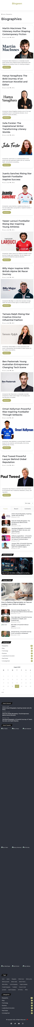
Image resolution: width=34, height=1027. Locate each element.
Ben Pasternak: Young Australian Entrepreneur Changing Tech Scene (15, 364)
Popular (5, 508)
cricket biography (14, 984)
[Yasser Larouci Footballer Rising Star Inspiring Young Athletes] (17, 241)
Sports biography (12, 989)
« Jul (2, 692)
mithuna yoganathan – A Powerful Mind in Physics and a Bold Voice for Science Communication (22, 537)
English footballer (23, 984)
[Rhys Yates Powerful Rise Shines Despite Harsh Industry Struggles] (6, 906)
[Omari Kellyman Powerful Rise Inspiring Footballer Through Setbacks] (17, 429)
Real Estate (5, 658)
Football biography (6, 987)
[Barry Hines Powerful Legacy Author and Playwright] (17, 787)
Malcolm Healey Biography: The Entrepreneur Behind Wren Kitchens (21, 522)
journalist (4, 989)
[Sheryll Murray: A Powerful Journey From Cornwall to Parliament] (5, 634)
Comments (28, 508)
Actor (3, 979)
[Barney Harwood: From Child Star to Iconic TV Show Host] (17, 849)
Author (8, 979)
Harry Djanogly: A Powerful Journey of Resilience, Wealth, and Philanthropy (21, 618)
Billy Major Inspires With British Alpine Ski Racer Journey (15, 271)
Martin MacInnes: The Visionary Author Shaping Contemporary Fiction (16, 31)
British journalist (5, 981)
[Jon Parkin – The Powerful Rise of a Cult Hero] (6, 731)
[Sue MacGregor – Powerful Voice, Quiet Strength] (6, 968)
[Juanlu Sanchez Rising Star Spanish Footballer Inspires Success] (17, 194)
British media (14, 981)
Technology (5, 650)
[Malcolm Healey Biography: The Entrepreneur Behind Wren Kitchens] (6, 523)
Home (3, 14)
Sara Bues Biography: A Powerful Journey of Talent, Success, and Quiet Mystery (21, 530)
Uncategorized (6, 661)
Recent (16, 508)
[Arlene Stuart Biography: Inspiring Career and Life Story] (6, 516)
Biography (14, 979)
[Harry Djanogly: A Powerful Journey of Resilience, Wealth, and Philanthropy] (5, 619)
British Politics (22, 981)
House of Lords (22, 987)
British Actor (21, 979)
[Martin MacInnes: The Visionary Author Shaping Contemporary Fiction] (17, 49)
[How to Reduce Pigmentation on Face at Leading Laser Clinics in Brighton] (17, 592)
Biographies (5, 645)
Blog (3, 648)
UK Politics (20, 989)
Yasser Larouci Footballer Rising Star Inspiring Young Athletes (16, 224)
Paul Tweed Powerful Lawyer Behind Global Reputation (14, 459)
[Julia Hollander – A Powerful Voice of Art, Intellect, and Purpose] (28, 787)
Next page (27, 503)
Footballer (14, 987)
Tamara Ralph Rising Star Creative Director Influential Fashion (16, 317)
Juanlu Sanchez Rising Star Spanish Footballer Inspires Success (17, 176)
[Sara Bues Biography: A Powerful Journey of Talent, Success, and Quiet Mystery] (6, 531)
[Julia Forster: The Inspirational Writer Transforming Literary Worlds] (17, 146)
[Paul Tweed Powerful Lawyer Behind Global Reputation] (17, 476)
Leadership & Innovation (8, 656)
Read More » (7, 67)
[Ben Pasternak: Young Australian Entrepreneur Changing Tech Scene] (17, 382)
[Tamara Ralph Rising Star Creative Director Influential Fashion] (17, 334)
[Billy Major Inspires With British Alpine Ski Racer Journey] (17, 289)
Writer (26, 989)
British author (29, 979)
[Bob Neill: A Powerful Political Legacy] (5, 627)
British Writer (5, 984)
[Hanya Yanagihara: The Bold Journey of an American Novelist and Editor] (17, 99)
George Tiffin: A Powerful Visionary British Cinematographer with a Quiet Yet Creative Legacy (22, 545)
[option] (17, 566)
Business (4, 653)
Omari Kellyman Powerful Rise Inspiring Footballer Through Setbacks (16, 412)
